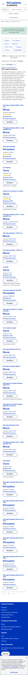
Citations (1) (7, 298)
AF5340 (11, 152)
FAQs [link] (2, 636)
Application (15, 43)
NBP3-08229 (12, 449)
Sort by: (4, 64)
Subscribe (5, 653)
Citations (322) (8, 335)
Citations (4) (7, 468)
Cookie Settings (14, 672)
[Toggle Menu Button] (3, 4)
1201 (10, 197)
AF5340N (11, 508)
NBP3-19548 (12, 390)
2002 (10, 333)
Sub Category (16, 40)
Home (2, 21)
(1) (9, 114)
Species (6, 43)
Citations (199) (8, 201)
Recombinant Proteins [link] (7, 615)
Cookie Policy (15, 666)
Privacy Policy (6, 666)
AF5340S (11, 545)
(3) (10, 154)
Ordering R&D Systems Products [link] (10, 638)
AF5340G (11, 489)
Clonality (6, 50)
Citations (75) (8, 275)
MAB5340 (11, 296)
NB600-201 (12, 112)
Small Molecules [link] (5, 617)
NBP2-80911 (12, 135)
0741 (10, 173)
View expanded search (9, 67)
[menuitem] (2, 21)
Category (6, 40)
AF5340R (11, 526)
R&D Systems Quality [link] (6, 629)
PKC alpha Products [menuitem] (15, 21)
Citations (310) (8, 177)
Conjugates (19, 47)
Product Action (8, 47)
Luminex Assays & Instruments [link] (9, 612)
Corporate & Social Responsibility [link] (10, 626)
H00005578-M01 (13, 222)
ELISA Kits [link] (4, 610)
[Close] (26, 657)
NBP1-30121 (12, 355)
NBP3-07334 (12, 431)
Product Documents (10, 118)
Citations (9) (7, 156)
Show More (18, 50)
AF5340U (11, 582)
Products (7, 21)
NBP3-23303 (12, 316)
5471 (10, 466)
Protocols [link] (3, 641)
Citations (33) (8, 116)
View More (9, 122)
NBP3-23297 (12, 372)
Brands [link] (3, 624)
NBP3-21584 (12, 411)
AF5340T (11, 564)
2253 (10, 273)
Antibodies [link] (4, 607)
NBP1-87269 (12, 256)
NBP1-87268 (12, 239)
